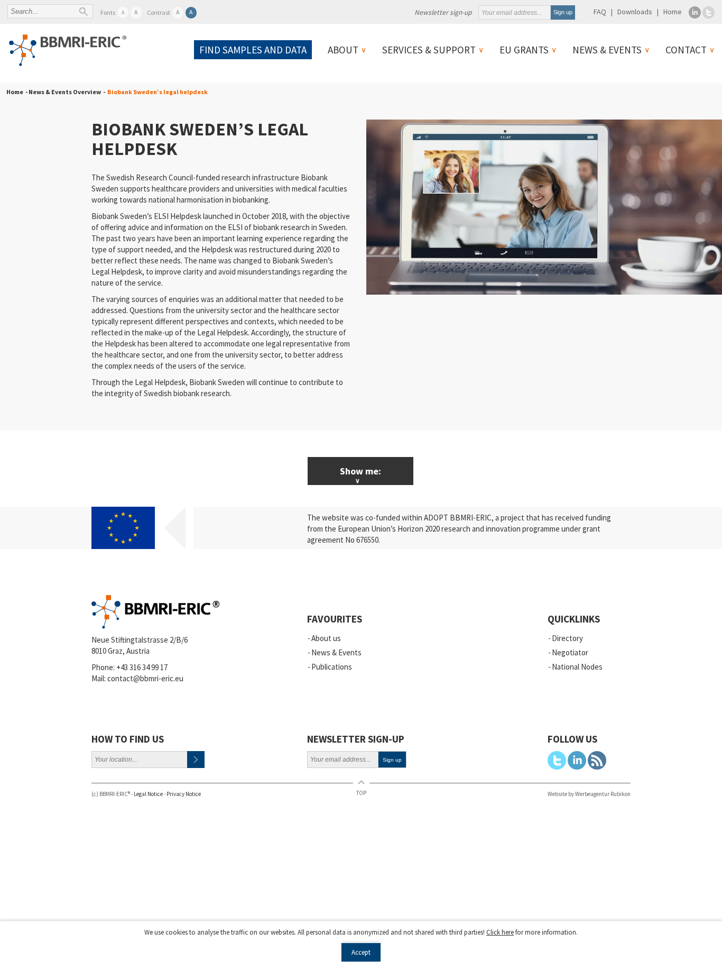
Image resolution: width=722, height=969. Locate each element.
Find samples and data (253, 49)
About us (326, 638)
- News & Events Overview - (64, 92)
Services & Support (429, 49)
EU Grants (524, 49)
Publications (331, 667)
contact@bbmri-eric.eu (145, 678)
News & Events (607, 49)
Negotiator (570, 652)
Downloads (634, 11)
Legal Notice (148, 794)
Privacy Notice (183, 794)
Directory (567, 638)
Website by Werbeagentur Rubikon (589, 794)
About (343, 49)
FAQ (600, 11)
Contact (686, 49)
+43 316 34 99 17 (142, 667)
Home (672, 11)
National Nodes (577, 667)
